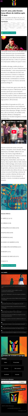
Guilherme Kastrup (7, 23)
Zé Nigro (18, 24)
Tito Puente (12, 28)
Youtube (17, 374)
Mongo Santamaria (11, 26)
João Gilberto (15, 25)
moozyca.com (22, 410)
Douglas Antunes (4, 24)
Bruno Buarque (12, 24)
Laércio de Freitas (8, 25)
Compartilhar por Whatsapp (9, 32)
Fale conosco (17, 368)
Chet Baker (19, 26)
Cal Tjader (6, 28)
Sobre (5, 362)
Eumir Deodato (3, 26)
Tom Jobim (22, 25)
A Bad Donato (13, 22)
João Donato (6, 22)
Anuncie (6, 368)
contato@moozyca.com (14, 408)
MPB (6, 29)
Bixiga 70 (19, 22)
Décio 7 (22, 23)
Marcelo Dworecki (16, 23)
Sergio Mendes (19, 28)
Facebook (6, 374)
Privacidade (16, 362)
